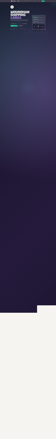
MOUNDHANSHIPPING (16, 1)
